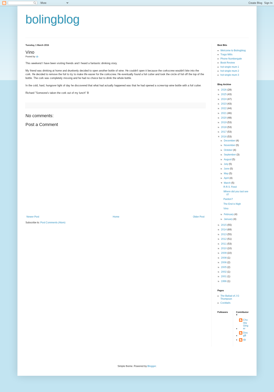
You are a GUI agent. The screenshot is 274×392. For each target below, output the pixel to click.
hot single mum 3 (229, 75)
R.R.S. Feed (230, 186)
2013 (224, 234)
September (230, 154)
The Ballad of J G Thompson (229, 297)
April (226, 178)
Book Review (227, 62)
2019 (224, 122)
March (227, 182)
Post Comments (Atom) (52, 222)
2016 (224, 136)
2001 (224, 276)
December (230, 140)
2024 (224, 99)
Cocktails (225, 302)
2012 (224, 239)
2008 (224, 257)
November (230, 145)
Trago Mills (226, 54)
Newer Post (32, 216)
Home (116, 216)
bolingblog (52, 19)
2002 (224, 271)
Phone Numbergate (231, 58)
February (229, 214)
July (226, 164)
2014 (224, 229)
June (227, 168)
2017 (224, 131)
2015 (224, 225)
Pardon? (228, 199)
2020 (224, 117)
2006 (224, 262)
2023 (224, 103)
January (228, 219)
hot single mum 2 (229, 71)
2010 (224, 248)
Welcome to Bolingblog (233, 50)
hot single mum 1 (229, 67)
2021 (224, 113)
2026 (224, 89)
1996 (224, 281)
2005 (224, 267)
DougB (245, 334)
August (228, 159)
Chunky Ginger (245, 324)
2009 (224, 253)
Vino (225, 208)
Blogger (151, 366)
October (228, 150)
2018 (224, 127)
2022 (224, 108)
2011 (224, 243)
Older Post (198, 216)
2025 (224, 94)
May (226, 173)
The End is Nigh (232, 204)
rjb (244, 339)
